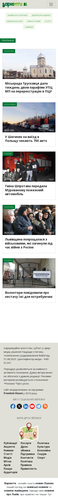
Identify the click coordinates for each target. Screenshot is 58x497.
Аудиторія (10, 472)
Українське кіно (15, 21)
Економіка (43, 450)
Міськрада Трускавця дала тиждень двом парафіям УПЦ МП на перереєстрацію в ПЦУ (28, 87)
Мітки (7, 461)
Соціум (41, 454)
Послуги (26, 443)
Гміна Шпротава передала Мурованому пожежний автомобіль (26, 190)
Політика (26, 461)
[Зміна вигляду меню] (51, 4)
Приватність (29, 468)
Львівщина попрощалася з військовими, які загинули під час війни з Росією (29, 243)
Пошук (8, 468)
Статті (48, 21)
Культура (43, 446)
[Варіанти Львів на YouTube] (32, 406)
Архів (7, 465)
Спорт (41, 457)
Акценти (9, 446)
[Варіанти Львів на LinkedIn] (25, 406)
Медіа (7, 457)
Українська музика (41, 15)
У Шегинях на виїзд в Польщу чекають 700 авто (26, 139)
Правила (26, 465)
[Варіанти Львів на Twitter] (19, 406)
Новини (29, 26)
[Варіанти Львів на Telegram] (38, 406)
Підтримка (28, 454)
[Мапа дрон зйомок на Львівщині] (29, 431)
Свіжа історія (33, 21)
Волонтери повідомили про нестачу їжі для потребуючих (29, 295)
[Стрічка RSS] (45, 406)
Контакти (27, 457)
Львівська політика (17, 15)
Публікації (10, 443)
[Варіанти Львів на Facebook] (12, 406)
